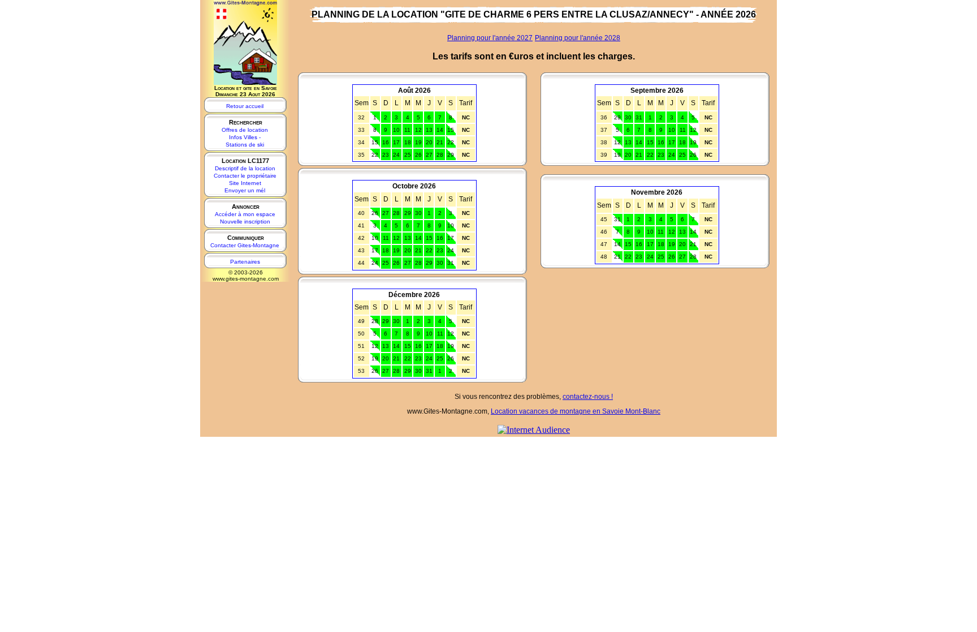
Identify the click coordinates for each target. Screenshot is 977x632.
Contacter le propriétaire (245, 176)
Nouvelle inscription (245, 221)
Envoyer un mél (244, 190)
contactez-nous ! (588, 397)
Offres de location (245, 130)
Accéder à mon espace (245, 214)
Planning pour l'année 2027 (490, 38)
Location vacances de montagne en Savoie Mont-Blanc (575, 411)
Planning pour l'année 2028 (577, 38)
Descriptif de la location (245, 168)
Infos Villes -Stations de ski (245, 141)
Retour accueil (244, 106)
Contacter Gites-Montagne (244, 245)
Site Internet (245, 183)
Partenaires (245, 262)
